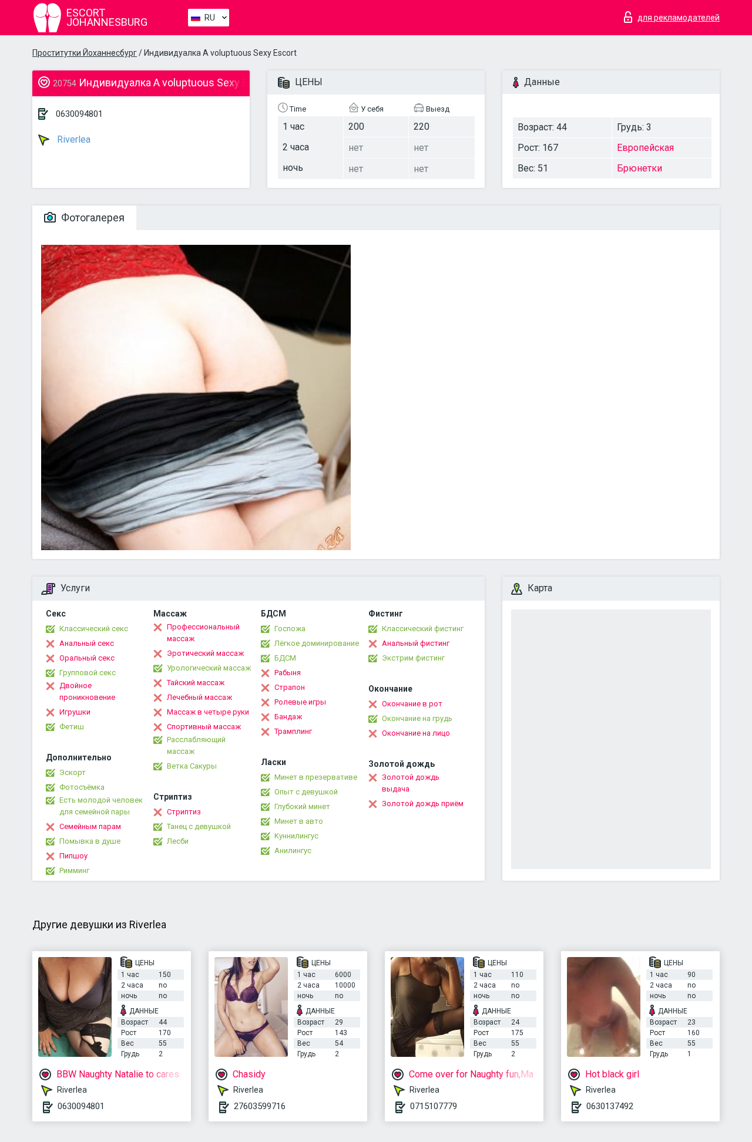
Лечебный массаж (199, 697)
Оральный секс (87, 657)
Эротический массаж (205, 653)
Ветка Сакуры (192, 766)
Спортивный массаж (204, 726)
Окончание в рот (412, 703)
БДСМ (285, 657)
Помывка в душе (89, 841)
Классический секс (93, 628)
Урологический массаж (209, 667)
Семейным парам (90, 826)
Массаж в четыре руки (208, 712)
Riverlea (72, 139)
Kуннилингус (296, 835)
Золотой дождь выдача (410, 783)
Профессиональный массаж (203, 632)
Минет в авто (298, 821)
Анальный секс (86, 643)
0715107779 (433, 1106)
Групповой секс (87, 672)
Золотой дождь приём (423, 803)
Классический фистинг (423, 628)
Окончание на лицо (416, 733)
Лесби (178, 841)
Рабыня (287, 672)
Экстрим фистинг (413, 657)
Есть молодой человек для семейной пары (101, 806)
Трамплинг (293, 731)
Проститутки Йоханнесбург (84, 53)
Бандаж (288, 716)
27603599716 (260, 1106)
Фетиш (71, 726)
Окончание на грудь (417, 718)
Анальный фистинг (415, 643)
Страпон (289, 687)
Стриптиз (184, 811)
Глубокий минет (302, 806)
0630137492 (609, 1106)
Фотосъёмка (82, 787)
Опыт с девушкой (306, 791)
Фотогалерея (92, 217)
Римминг (74, 870)
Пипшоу (73, 855)
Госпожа (290, 628)
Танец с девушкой (199, 826)
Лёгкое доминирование (316, 643)
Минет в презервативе (315, 777)
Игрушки (74, 712)
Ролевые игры (300, 702)
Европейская (645, 147)
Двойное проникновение (87, 691)
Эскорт (72, 772)
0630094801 (79, 114)
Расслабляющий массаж (196, 745)
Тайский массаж (195, 682)
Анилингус (292, 850)
